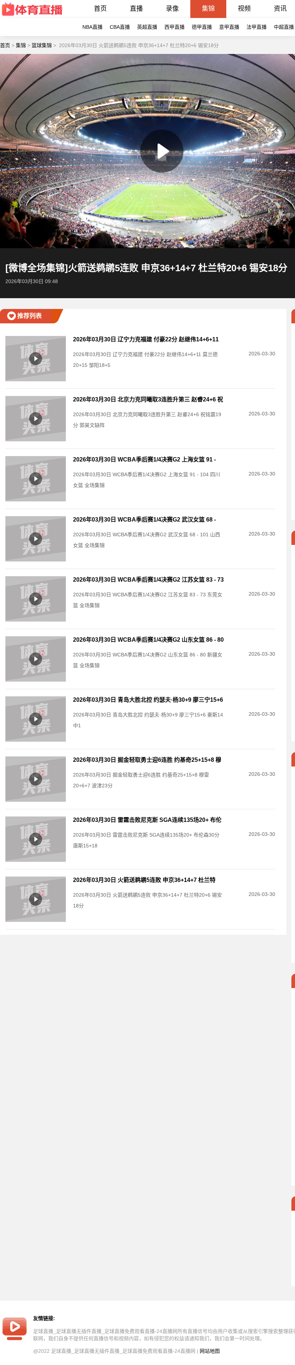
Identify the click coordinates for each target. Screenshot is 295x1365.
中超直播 (284, 27)
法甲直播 (256, 27)
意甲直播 (229, 27)
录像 (172, 8)
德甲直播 (202, 27)
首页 (100, 8)
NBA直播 (92, 27)
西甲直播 (174, 27)
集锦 (208, 8)
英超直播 (147, 27)
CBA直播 (120, 27)
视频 (244, 8)
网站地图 (210, 1351)
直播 (136, 8)
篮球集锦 (42, 45)
